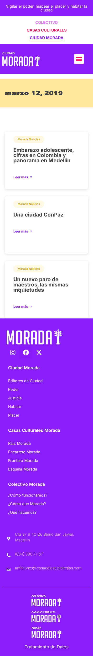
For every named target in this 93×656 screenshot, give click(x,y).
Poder (13, 389)
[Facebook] (26, 352)
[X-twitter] (39, 352)
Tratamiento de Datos (47, 646)
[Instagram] (13, 352)
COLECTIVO (46, 22)
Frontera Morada (23, 460)
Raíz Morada (19, 443)
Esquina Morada (22, 469)
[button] (79, 59)
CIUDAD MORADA (46, 37)
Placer (13, 415)
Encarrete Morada (24, 452)
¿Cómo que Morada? (27, 503)
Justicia (15, 398)
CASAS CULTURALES (47, 30)
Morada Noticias (29, 139)
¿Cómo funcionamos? (27, 495)
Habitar (14, 406)
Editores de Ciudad (25, 380)
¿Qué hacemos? (22, 512)
